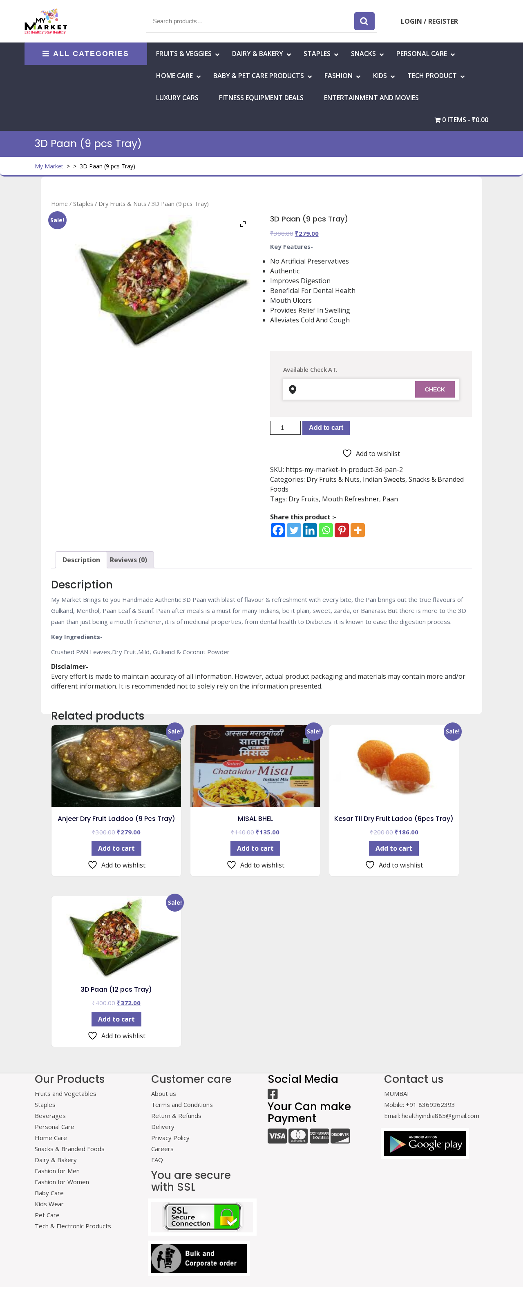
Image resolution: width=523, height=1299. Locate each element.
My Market (49, 166)
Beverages (50, 1115)
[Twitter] (294, 530)
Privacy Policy (170, 1138)
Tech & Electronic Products (73, 1226)
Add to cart (326, 427)
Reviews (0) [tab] (128, 559)
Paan (390, 498)
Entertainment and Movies (371, 97)
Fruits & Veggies (184, 53)
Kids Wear (49, 1204)
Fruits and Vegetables (65, 1093)
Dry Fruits (303, 498)
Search (364, 21)
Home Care (51, 1138)
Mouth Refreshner (350, 498)
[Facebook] (278, 530)
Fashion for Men (57, 1171)
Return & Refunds (176, 1115)
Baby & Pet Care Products (258, 75)
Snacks (363, 53)
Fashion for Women (62, 1182)
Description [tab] (81, 559)
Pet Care (47, 1215)
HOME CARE (174, 75)
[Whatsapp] (326, 530)
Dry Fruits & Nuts (122, 203)
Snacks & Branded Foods (70, 1149)
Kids (380, 75)
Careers (162, 1149)
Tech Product (432, 75)
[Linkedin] (310, 530)
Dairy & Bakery (257, 53)
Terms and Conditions (182, 1104)
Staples (317, 53)
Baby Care (49, 1193)
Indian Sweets (384, 479)
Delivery (162, 1126)
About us (163, 1093)
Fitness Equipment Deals (261, 97)
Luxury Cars (177, 97)
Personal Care (421, 53)
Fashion (338, 75)
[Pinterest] (342, 530)
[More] (358, 530)
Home (59, 203)
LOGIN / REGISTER (429, 21)
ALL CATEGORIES (91, 53)
